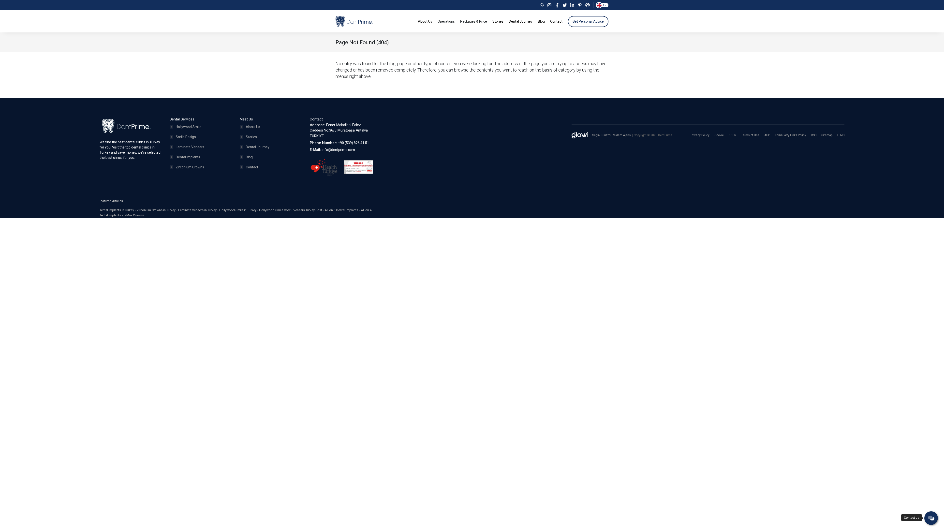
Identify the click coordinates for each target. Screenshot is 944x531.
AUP (767, 135)
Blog (249, 157)
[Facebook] (557, 5)
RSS (813, 135)
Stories (251, 137)
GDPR (732, 135)
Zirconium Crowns (190, 167)
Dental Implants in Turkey (116, 210)
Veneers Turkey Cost (307, 210)
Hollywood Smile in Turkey (237, 210)
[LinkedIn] (572, 5)
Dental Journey (257, 147)
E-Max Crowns (134, 215)
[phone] (931, 518)
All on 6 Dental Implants (341, 210)
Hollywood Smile (188, 127)
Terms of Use (750, 135)
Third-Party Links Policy (790, 135)
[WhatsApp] (542, 5)
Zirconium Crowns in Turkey (156, 210)
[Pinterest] (580, 5)
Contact (252, 167)
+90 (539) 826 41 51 (353, 143)
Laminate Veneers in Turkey (197, 210)
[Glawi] (580, 135)
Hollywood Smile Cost (275, 210)
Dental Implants (188, 157)
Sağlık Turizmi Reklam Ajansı (612, 135)
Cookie (719, 135)
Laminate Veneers (190, 147)
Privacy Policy (700, 135)
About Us (253, 127)
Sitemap (826, 135)
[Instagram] (549, 5)
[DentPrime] (354, 21)
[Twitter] (564, 5)
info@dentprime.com (338, 150)
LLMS (840, 135)
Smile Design (186, 137)
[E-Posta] (587, 5)
